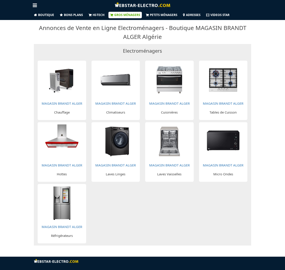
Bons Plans (73, 15)
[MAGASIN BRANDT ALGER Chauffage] (62, 79)
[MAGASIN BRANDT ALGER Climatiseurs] (115, 79)
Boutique (46, 15)
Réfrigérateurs (62, 235)
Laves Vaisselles (169, 174)
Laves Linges (115, 174)
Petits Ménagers (163, 15)
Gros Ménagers (127, 15)
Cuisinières (169, 112)
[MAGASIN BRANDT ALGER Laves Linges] (115, 141)
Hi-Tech (98, 15)
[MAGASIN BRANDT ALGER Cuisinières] (169, 79)
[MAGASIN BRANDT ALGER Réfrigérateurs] (62, 202)
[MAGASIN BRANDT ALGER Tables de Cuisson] (223, 79)
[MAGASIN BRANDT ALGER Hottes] (62, 141)
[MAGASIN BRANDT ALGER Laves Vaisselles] (169, 141)
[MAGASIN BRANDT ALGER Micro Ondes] (223, 141)
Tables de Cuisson (223, 112)
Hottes (62, 174)
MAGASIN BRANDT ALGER (62, 103)
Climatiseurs (115, 112)
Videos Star (220, 15)
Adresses (193, 15)
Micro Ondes (223, 174)
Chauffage (62, 112)
